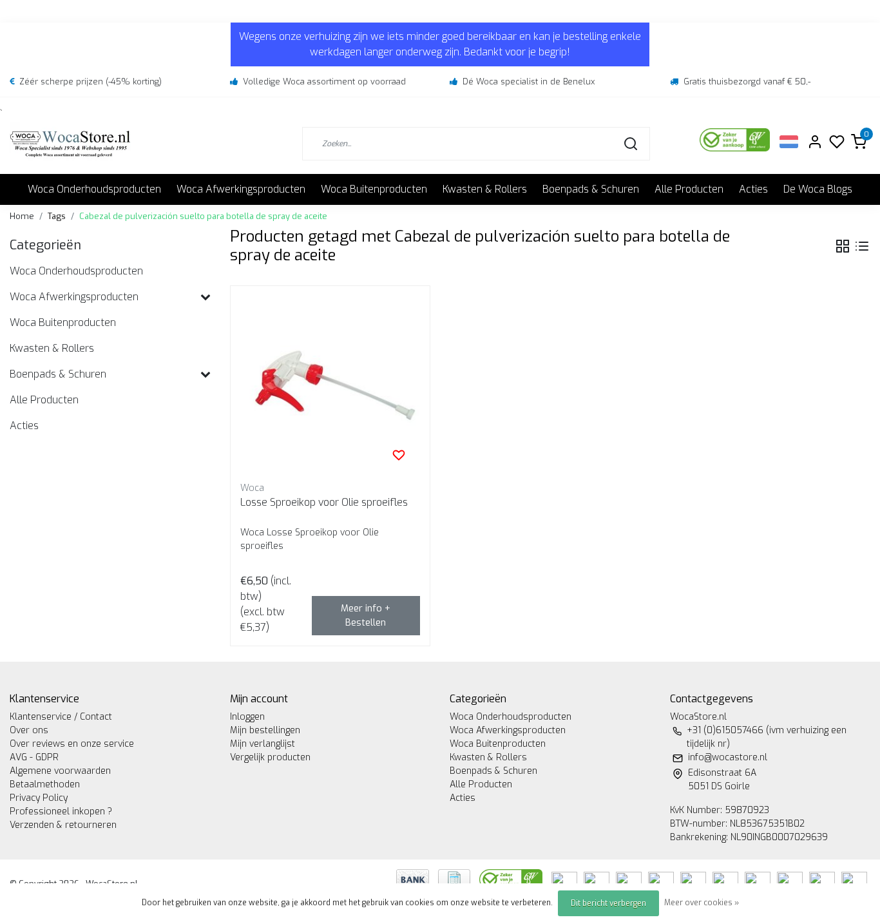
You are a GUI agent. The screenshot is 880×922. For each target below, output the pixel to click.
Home (22, 216)
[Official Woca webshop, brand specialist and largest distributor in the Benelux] (70, 143)
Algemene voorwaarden (60, 771)
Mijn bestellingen (265, 730)
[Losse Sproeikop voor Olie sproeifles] (330, 386)
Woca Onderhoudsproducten (94, 189)
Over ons (29, 730)
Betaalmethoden (45, 784)
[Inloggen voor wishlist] (398, 454)
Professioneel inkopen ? (61, 811)
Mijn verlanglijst (262, 744)
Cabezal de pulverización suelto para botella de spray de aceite (203, 216)
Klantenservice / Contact (61, 717)
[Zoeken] (630, 143)
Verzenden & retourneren (63, 825)
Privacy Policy (39, 798)
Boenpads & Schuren (590, 189)
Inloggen (247, 717)
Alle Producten (689, 189)
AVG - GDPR (34, 757)
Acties (753, 189)
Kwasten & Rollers (485, 189)
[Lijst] (862, 246)
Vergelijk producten (270, 757)
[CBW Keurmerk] (512, 879)
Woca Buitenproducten (374, 189)
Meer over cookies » (701, 903)
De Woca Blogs (817, 189)
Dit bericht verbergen (608, 903)
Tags (57, 216)
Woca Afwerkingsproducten (241, 189)
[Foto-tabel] (842, 246)
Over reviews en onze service (72, 744)
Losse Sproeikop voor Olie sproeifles (324, 502)
